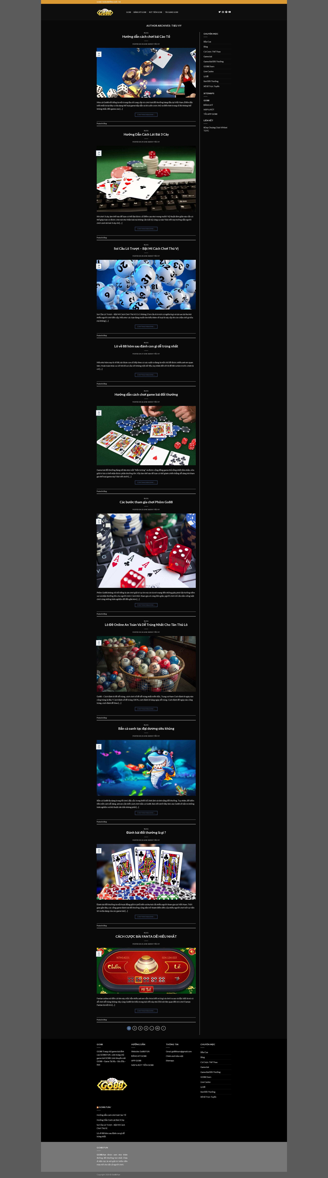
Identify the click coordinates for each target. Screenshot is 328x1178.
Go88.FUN (145, 1051)
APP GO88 (136, 1060)
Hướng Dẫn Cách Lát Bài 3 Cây (146, 134)
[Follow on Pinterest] (226, 12)
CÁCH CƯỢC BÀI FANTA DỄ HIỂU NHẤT (146, 936)
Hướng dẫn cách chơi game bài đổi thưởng (146, 394)
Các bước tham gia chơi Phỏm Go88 (146, 502)
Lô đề (206, 76)
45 (157, 1028)
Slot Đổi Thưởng (211, 81)
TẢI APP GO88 (210, 114)
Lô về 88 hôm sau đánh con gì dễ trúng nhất (146, 346)
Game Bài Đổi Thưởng (214, 61)
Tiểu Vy (176, 25)
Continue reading (146, 115)
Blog (146, 33)
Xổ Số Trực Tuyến (211, 86)
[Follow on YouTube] (230, 12)
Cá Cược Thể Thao (212, 51)
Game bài (208, 56)
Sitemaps (170, 1060)
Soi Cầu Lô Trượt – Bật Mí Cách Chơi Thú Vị (146, 248)
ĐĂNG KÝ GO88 (140, 12)
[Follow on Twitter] (220, 12)
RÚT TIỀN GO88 (155, 12)
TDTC (206, 130)
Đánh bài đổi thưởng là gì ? (146, 832)
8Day (206, 127)
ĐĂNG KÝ (208, 105)
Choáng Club (214, 127)
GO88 (128, 12)
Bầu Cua (207, 41)
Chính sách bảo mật (174, 1056)
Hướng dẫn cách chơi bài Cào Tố (146, 36)
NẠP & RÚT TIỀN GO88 (142, 1065)
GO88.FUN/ (105, 1107)
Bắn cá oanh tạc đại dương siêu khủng (146, 728)
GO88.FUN (105, 1054)
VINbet (224, 127)
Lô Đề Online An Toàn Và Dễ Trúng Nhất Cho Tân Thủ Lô (146, 624)
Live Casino (209, 71)
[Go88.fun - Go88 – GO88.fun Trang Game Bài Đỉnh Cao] (109, 12)
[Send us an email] (223, 12)
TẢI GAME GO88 (171, 12)
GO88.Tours (209, 66)
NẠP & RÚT (209, 109)
